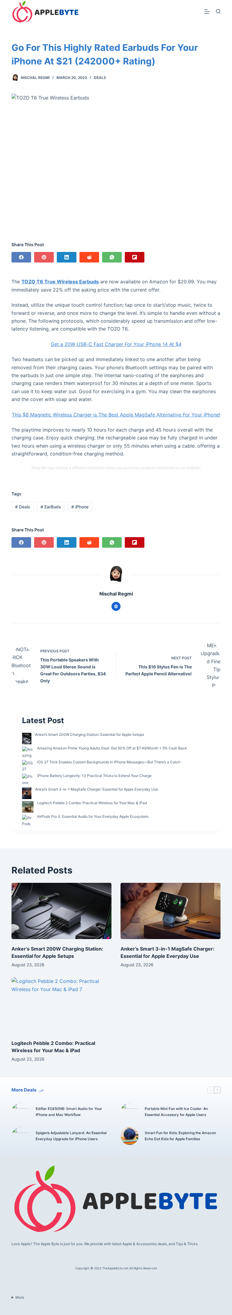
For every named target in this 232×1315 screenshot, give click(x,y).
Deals (100, 77)
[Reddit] (89, 257)
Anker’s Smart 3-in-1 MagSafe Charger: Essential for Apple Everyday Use (96, 789)
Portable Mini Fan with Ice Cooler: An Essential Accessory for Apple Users (176, 1111)
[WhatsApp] (112, 257)
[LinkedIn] (66, 257)
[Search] (218, 11)
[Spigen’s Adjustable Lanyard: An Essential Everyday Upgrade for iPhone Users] (20, 1136)
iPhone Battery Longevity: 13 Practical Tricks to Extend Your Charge (94, 775)
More (19, 1297)
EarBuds (50, 506)
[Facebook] (21, 257)
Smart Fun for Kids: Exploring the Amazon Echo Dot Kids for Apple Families (180, 1136)
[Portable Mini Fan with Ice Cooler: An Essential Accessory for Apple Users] (130, 1112)
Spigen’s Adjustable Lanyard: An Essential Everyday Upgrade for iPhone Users (71, 1136)
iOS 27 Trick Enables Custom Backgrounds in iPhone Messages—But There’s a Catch (108, 762)
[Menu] (207, 11)
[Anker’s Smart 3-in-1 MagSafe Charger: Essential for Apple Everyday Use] (171, 911)
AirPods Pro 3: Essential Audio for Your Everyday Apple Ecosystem (92, 816)
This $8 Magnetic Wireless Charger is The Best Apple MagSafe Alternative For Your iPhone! (116, 415)
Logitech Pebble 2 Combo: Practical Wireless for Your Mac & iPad (92, 803)
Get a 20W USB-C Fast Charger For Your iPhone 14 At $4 (116, 344)
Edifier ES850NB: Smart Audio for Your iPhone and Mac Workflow (69, 1111)
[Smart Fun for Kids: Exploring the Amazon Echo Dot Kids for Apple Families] (130, 1136)
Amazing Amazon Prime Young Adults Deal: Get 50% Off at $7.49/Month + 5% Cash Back (112, 748)
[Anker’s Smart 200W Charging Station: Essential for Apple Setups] (61, 911)
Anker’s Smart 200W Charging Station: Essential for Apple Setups (89, 734)
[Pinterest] (44, 257)
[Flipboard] (134, 257)
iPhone (80, 506)
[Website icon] (116, 606)
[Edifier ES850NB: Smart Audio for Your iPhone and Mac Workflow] (20, 1112)
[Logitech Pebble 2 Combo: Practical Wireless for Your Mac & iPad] (61, 1005)
